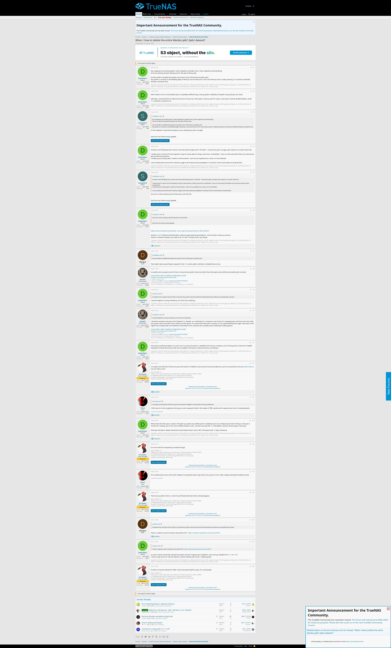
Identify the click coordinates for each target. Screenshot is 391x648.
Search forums (147, 17)
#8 (253, 269)
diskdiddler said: (157, 116)
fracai (142, 408)
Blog (155, 17)
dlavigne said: (156, 546)
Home (250, 646)
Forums (139, 14)
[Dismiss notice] (253, 22)
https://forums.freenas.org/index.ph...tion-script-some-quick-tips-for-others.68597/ (180, 231)
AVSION (144, 618)
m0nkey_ (248, 624)
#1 (253, 67)
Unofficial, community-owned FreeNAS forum (163, 277)
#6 (253, 210)
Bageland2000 (146, 612)
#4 (253, 146)
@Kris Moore (248, 367)
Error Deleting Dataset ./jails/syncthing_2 (158, 604)
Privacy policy (238, 646)
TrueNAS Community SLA (180, 17)
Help (245, 646)
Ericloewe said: (156, 401)
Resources (183, 14)
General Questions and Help (163, 606)
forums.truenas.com (333, 630)
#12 (253, 363)
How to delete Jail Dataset (152, 622)
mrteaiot (144, 606)
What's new (147, 14)
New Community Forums (354, 641)
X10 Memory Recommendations (211, 388)
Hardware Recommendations (196, 386)
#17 (253, 492)
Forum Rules (164, 17)
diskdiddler (140, 43)
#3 (253, 112)
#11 (253, 342)
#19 (253, 542)
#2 (253, 91)
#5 (253, 172)
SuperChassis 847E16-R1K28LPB (178, 281)
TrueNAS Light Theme (144, 646)
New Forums (388, 386)
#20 (253, 566)
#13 (253, 397)
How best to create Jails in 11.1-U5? (156, 629)
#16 (253, 471)
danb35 (143, 279)
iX (253, 6)
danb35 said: (156, 294)
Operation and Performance (166, 612)
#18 (253, 520)
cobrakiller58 (247, 630)
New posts (138, 17)
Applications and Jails (161, 618)
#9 (253, 289)
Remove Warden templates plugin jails (157, 616)
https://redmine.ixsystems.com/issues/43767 (204, 533)
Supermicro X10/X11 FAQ (192, 388)
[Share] (251, 67)
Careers (206, 14)
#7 (253, 251)
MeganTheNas (146, 631)
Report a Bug (195, 14)
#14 (253, 420)
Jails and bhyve (159, 624)
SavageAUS (142, 123)
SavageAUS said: (157, 214)
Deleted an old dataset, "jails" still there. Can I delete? (169, 610)
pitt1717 (144, 624)
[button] (152, 14)
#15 (253, 444)
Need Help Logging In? (197, 17)
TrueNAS (248, 6)
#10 (253, 310)
